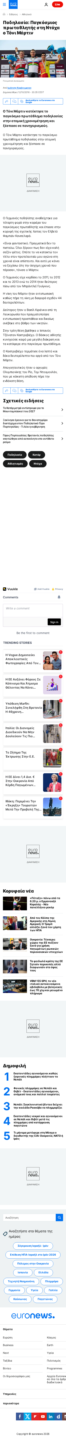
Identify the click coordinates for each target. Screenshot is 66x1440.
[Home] (4, 14)
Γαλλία (53, 1290)
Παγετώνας (45, 1299)
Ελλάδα (43, 1272)
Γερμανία (14, 1290)
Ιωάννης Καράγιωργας (19, 87)
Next (6, 1352)
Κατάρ (37, 454)
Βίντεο (7, 1368)
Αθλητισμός (15, 463)
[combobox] (33, 1217)
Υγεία (34, 1290)
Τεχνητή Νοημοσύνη (21, 1281)
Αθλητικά (27, 14)
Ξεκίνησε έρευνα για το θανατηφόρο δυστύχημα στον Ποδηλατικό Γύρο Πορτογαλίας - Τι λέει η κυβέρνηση (25, 423)
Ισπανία (23, 1272)
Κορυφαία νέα (18, 891)
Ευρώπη (7, 1337)
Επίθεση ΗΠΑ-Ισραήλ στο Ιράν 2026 (33, 1254)
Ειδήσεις (13, 14)
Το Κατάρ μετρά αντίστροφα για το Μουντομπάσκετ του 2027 (23, 409)
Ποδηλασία (15, 454)
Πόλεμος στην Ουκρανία (33, 1263)
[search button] (59, 1217)
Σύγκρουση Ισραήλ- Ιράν (33, 1245)
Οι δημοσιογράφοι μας (16, 1376)
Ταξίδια (7, 1360)
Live (57, 4)
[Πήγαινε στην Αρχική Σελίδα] (13, 4)
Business (8, 1345)
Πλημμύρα (51, 1281)
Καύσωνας (20, 1299)
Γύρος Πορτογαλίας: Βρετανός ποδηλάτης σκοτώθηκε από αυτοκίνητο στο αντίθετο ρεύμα (28, 439)
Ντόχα (38, 463)
